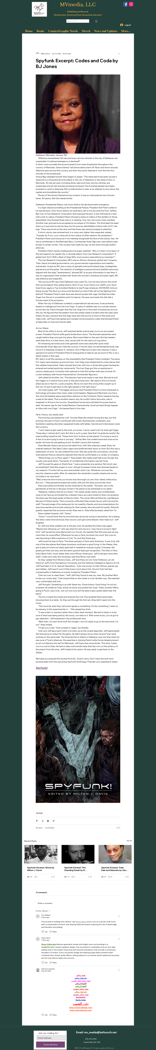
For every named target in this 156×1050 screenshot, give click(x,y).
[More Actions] (119, 916)
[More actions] (119, 53)
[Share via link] (54, 821)
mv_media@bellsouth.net (100, 1032)
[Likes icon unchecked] (42, 931)
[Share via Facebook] (37, 821)
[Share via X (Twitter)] (42, 821)
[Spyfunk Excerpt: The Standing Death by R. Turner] (78, 854)
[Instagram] (131, 4)
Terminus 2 (60, 38)
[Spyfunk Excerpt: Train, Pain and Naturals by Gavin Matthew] (115, 854)
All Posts (27, 38)
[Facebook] (125, 4)
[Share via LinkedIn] (48, 821)
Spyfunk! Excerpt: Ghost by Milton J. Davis (40, 869)
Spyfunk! (71, 38)
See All (129, 841)
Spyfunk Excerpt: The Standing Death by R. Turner (75, 869)
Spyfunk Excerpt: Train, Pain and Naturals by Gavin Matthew (114, 869)
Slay (36, 38)
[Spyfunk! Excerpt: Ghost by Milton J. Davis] (40, 854)
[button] (96, 21)
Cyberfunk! (47, 38)
